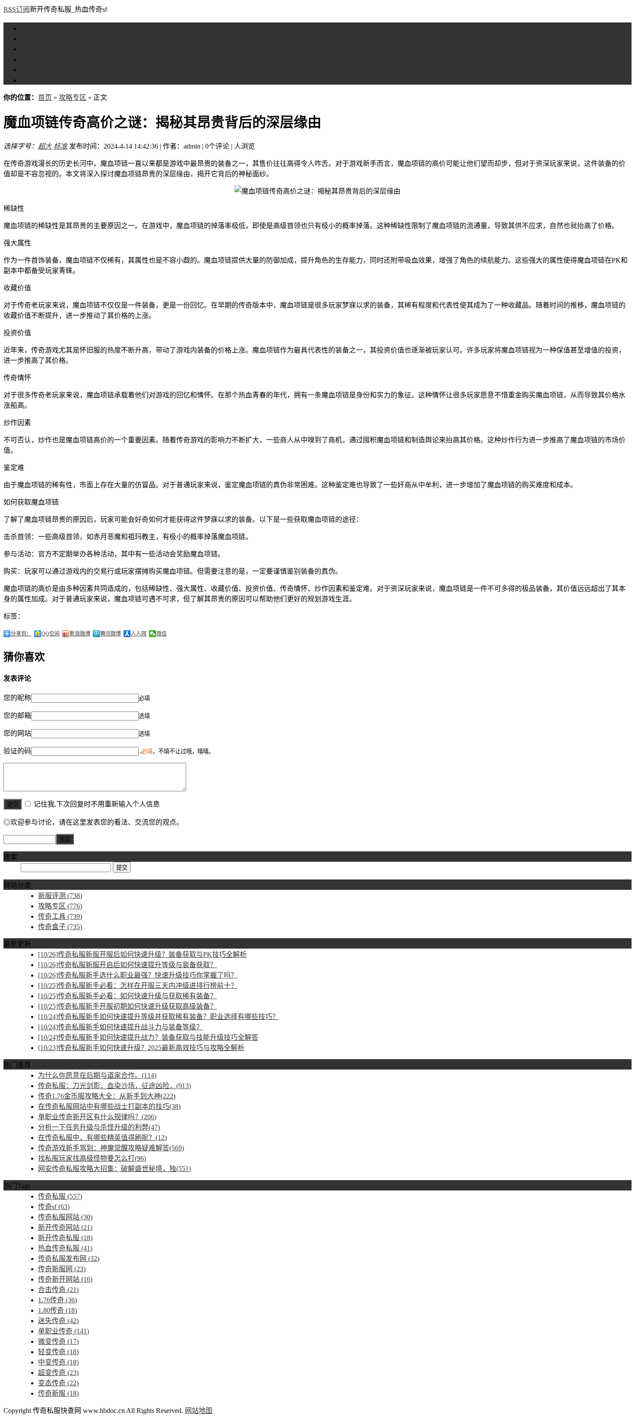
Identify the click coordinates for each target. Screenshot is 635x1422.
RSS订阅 (16, 9)
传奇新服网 (62, 1269)
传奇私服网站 (65, 1217)
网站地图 (199, 1410)
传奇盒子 (34, 69)
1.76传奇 (57, 1300)
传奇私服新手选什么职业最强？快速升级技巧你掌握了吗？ (138, 975)
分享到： (21, 634)
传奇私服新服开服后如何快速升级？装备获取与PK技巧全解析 (142, 954)
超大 (45, 146)
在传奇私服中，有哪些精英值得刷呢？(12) (102, 1137)
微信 (161, 634)
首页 (28, 28)
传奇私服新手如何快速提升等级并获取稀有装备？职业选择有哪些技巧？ (158, 1016)
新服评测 (34, 38)
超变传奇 (58, 1372)
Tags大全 (34, 80)
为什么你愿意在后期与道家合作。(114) (97, 1075)
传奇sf (54, 1206)
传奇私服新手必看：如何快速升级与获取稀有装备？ (127, 996)
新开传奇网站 (65, 1227)
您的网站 (17, 733)
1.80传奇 (57, 1310)
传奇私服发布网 (68, 1258)
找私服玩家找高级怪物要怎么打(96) (92, 1158)
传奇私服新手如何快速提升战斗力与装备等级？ (120, 1027)
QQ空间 (50, 634)
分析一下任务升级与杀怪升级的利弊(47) (99, 1127)
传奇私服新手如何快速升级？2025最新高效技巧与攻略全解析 (141, 1047)
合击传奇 (58, 1289)
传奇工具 (34, 59)
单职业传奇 (63, 1331)
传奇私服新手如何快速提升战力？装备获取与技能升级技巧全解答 (148, 1037)
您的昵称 (17, 697)
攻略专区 (34, 49)
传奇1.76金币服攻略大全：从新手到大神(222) (106, 1096)
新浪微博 (80, 634)
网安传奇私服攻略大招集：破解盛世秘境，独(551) (114, 1168)
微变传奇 (58, 1341)
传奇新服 (58, 1393)
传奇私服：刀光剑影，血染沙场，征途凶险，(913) (114, 1085)
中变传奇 (58, 1362)
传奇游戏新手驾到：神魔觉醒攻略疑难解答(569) (111, 1148)
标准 (60, 146)
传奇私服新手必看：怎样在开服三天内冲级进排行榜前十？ (138, 985)
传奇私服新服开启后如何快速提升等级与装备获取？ (127, 964)
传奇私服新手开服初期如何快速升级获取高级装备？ (127, 1006)
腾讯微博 (110, 634)
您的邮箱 (17, 715)
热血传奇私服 (65, 1248)
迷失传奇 (58, 1320)
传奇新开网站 (65, 1279)
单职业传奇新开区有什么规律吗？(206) (97, 1116)
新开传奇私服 (65, 1237)
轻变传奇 (58, 1351)
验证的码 (17, 751)
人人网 (138, 634)
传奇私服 (60, 1196)
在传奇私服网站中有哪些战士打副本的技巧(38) (109, 1106)
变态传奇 (58, 1383)
